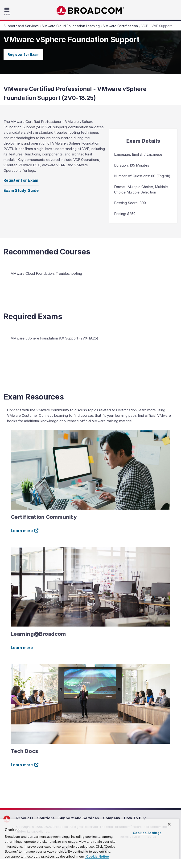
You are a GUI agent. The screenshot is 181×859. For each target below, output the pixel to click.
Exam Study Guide (21, 190)
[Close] (169, 824)
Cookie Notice (97, 856)
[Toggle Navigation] (8, 11)
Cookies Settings (147, 833)
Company (111, 818)
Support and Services (78, 818)
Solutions (46, 818)
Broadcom (90, 10)
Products (24, 818)
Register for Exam (23, 54)
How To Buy (135, 818)
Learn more (22, 647)
